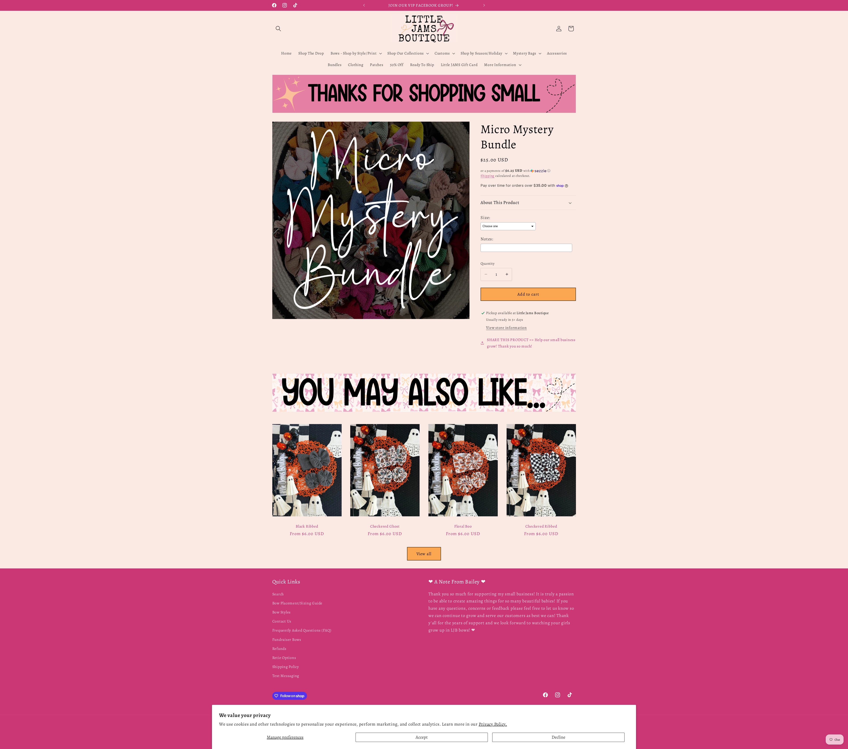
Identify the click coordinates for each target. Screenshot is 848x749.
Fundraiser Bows (286, 639)
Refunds (279, 648)
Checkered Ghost (385, 526)
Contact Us (282, 621)
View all (424, 554)
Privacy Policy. (493, 724)
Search (278, 594)
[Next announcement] (484, 5)
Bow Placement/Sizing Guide (297, 603)
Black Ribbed (307, 526)
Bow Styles (281, 612)
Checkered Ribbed (541, 526)
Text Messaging (285, 676)
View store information (506, 327)
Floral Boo (463, 526)
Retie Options (284, 657)
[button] (278, 29)
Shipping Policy (285, 666)
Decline (558, 737)
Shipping (487, 176)
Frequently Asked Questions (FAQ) (301, 630)
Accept (422, 737)
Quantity (487, 263)
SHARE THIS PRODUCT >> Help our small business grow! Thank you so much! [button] (531, 343)
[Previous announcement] (364, 5)
